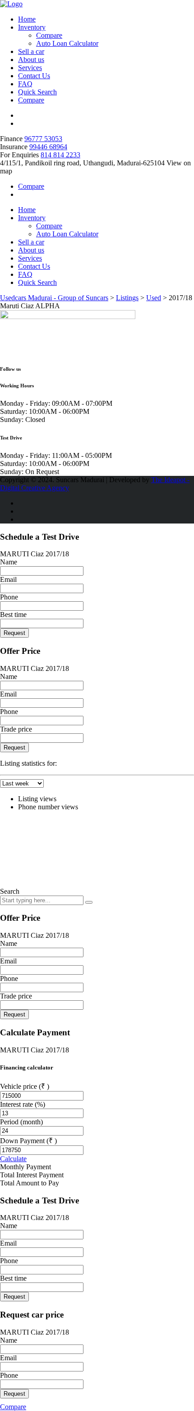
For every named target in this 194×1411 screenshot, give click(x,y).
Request (14, 633)
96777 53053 (43, 138)
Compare (49, 35)
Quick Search (37, 92)
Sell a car (31, 51)
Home (27, 19)
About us (31, 59)
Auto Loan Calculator (67, 43)
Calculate (13, 1159)
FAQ (25, 84)
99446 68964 (48, 147)
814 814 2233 (60, 155)
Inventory (32, 27)
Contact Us (34, 76)
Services (30, 67)
